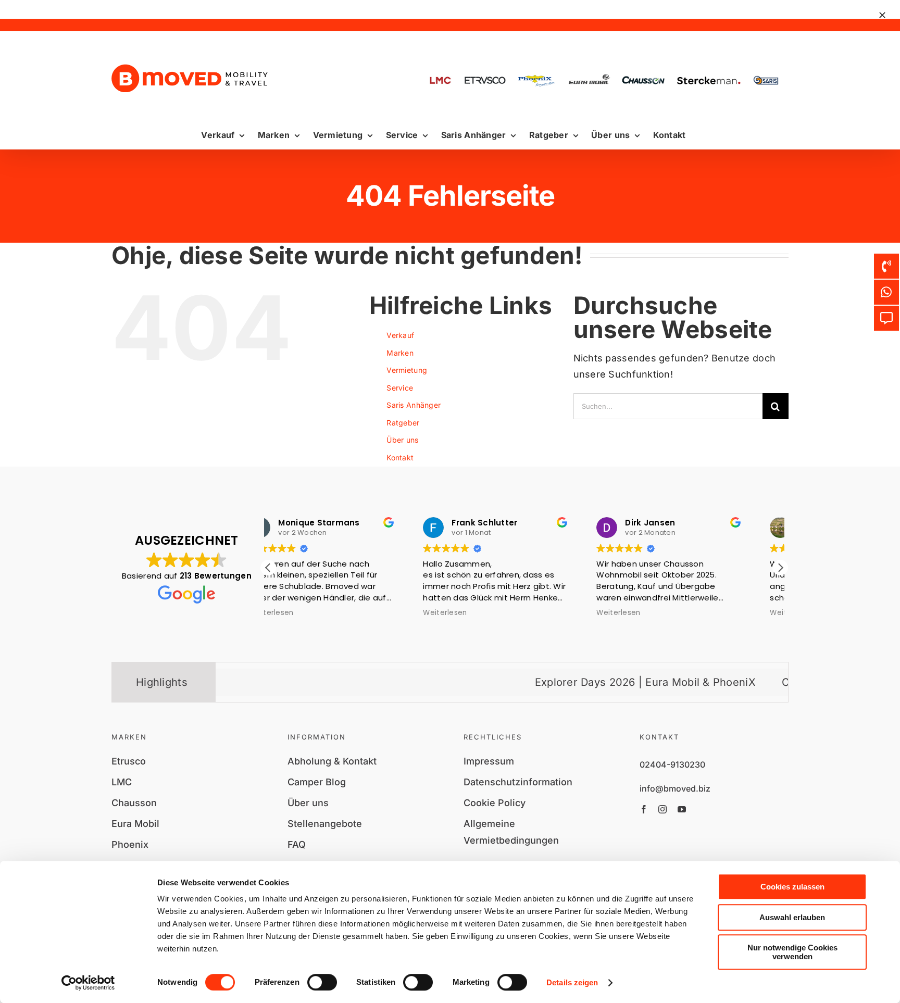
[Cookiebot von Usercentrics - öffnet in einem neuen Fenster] (88, 983)
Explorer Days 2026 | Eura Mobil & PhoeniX (601, 682)
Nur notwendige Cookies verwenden (792, 952)
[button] (780, 567)
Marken (400, 352)
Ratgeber (402, 422)
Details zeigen (572, 982)
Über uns (402, 439)
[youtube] (682, 809)
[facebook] (644, 809)
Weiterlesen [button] (300, 613)
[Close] (882, 15)
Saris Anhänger (413, 404)
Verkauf (400, 335)
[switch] (322, 982)
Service (399, 387)
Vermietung (406, 370)
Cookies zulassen (792, 886)
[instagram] (662, 809)
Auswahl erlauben (792, 917)
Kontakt (400, 457)
